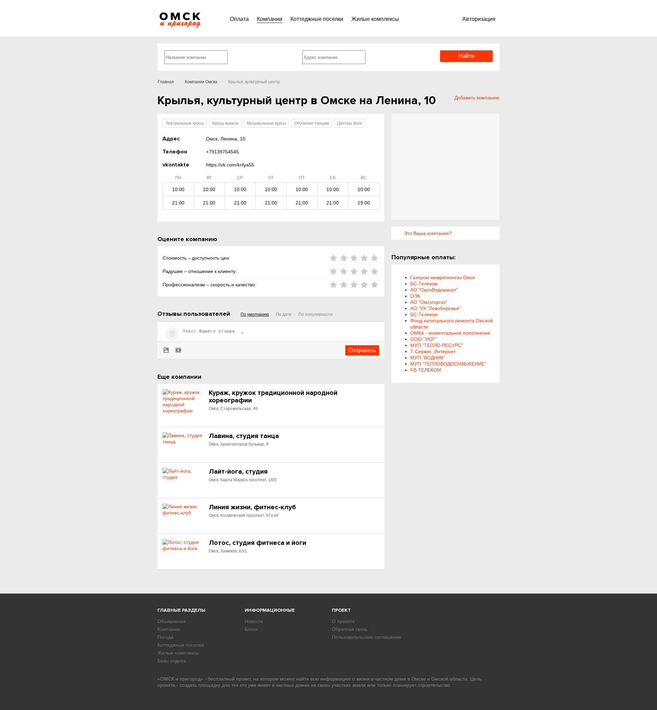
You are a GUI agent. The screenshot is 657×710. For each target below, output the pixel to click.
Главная (166, 81)
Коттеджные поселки (317, 19)
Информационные (270, 610)
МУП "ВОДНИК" (427, 357)
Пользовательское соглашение (366, 637)
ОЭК (415, 296)
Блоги (251, 629)
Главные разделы (181, 610)
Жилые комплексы (375, 19)
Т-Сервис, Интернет (432, 351)
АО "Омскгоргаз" (428, 302)
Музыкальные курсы (266, 123)
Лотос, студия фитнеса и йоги (257, 543)
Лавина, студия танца (244, 436)
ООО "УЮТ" (423, 339)
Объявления (171, 621)
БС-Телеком (424, 283)
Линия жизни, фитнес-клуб (252, 507)
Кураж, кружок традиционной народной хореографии (273, 396)
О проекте (343, 621)
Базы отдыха (171, 660)
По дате (284, 314)
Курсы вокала (225, 123)
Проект (341, 610)
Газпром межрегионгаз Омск (442, 277)
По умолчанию (255, 314)
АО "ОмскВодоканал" (434, 289)
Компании (269, 19)
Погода (165, 637)
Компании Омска (201, 81)
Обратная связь (350, 629)
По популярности (315, 314)
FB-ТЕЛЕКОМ (425, 370)
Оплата (239, 19)
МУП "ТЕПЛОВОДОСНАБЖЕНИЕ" (448, 363)
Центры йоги (349, 123)
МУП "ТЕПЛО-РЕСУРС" (436, 345)
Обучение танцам (311, 123)
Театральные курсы (185, 123)
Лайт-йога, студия (238, 472)
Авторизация (478, 19)
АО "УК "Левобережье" (435, 308)
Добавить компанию (477, 97)
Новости (254, 621)
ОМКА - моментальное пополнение (450, 333)
